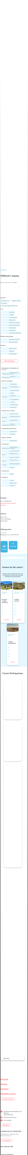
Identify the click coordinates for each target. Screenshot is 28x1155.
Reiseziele (4, 1079)
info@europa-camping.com (10, 1117)
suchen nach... (6, 1058)
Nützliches (5, 1089)
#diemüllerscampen (8, 1094)
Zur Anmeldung (6, 1140)
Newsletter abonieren (8, 1099)
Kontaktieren (6, 1125)
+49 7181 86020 (7, 1120)
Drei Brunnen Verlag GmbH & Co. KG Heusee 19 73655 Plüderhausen (13, 1113)
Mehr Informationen (9, 361)
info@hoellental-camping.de (8, 503)
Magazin (4, 1084)
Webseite (3, 505)
